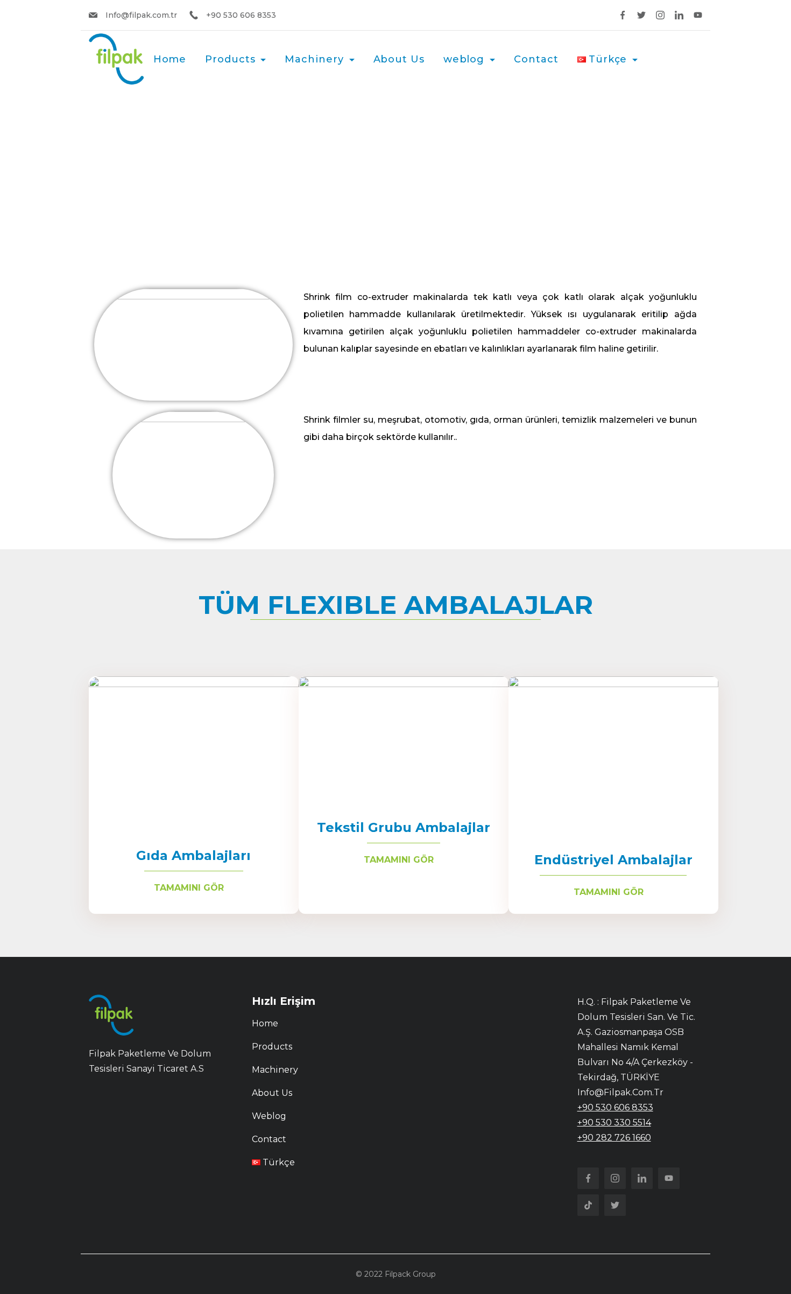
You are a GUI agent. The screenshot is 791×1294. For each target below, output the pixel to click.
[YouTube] (698, 15)
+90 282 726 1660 (614, 1137)
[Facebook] (622, 15)
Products (230, 59)
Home (170, 59)
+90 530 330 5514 (614, 1122)
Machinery (314, 59)
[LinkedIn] (679, 15)
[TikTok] (588, 1205)
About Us (399, 59)
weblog (463, 59)
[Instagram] (660, 15)
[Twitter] (641, 15)
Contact (536, 59)
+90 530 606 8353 (615, 1107)
